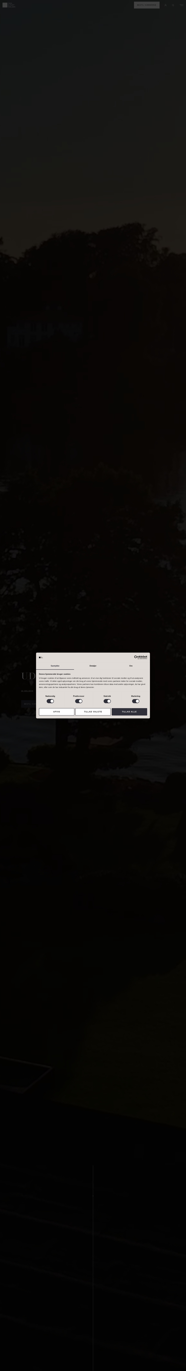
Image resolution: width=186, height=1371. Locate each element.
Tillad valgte (93, 712)
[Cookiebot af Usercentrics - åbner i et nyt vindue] (136, 657)
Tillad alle (129, 712)
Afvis (56, 712)
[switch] (78, 701)
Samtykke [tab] (55, 666)
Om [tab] (130, 666)
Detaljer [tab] (93, 666)
